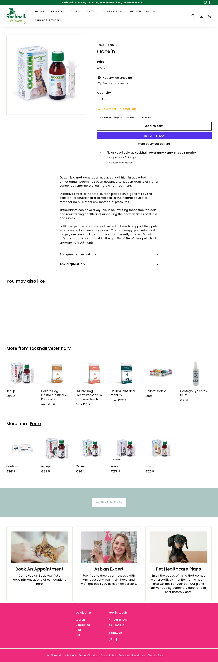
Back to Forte (111, 502)
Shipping (119, 117)
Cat (77, 635)
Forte (111, 45)
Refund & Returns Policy (132, 655)
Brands (57, 11)
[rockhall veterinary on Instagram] (110, 639)
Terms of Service (88, 655)
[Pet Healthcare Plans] (178, 547)
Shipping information (78, 254)
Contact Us (112, 11)
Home (40, 11)
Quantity (104, 93)
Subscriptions (48, 20)
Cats (90, 11)
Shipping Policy (156, 655)
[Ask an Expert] (109, 547)
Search (80, 620)
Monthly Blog (142, 11)
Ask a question (72, 264)
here (39, 584)
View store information (120, 162)
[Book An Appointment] (39, 547)
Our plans (197, 584)
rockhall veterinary (50, 348)
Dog (78, 630)
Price (101, 62)
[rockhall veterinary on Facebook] (116, 639)
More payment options (154, 144)
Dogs (75, 11)
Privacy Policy (108, 655)
